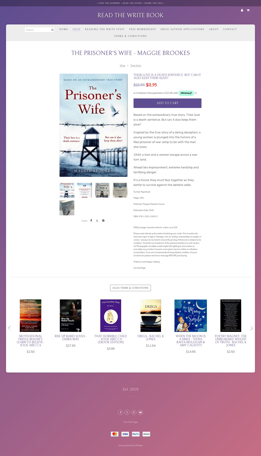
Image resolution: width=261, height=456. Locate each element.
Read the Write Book (130, 15)
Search (52, 29)
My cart (248, 10)
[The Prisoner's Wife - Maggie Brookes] (67, 190)
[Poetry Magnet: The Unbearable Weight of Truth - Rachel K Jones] (231, 326)
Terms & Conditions (130, 36)
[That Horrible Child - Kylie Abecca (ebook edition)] (111, 325)
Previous (10, 328)
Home (63, 29)
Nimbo (139, 445)
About (214, 29)
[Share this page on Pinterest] (103, 220)
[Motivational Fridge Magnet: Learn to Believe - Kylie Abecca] (31, 326)
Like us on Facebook (120, 412)
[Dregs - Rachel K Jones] (151, 323)
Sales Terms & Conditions (130, 288)
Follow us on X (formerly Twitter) (127, 412)
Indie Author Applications (183, 29)
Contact (230, 29)
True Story (135, 65)
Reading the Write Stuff (105, 29)
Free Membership (142, 29)
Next (250, 328)
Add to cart (168, 103)
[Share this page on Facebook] (91, 220)
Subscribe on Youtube (140, 412)
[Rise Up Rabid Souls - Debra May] (71, 323)
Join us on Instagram (133, 412)
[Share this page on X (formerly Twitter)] (97, 220)
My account (242, 10)
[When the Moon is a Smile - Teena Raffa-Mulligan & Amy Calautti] (191, 326)
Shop (77, 29)
